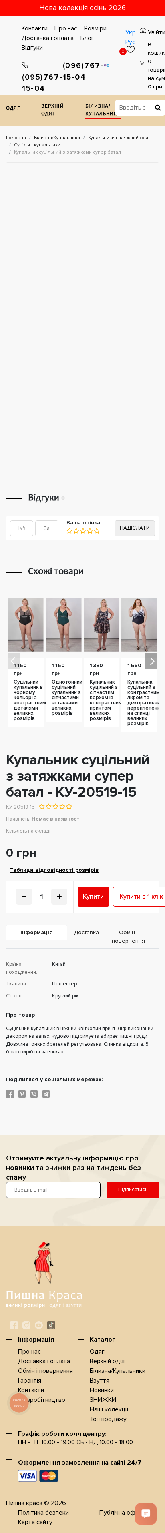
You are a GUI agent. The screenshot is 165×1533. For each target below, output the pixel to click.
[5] (96, 530)
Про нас (65, 28)
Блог (87, 38)
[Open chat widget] (146, 1514)
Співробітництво (41, 1400)
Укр (130, 32)
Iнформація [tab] (36, 932)
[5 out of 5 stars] (68, 806)
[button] (151, 661)
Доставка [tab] (86, 932)
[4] (89, 530)
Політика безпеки (43, 1513)
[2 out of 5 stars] (48, 806)
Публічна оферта (124, 1513)
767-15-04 (42, 83)
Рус (130, 42)
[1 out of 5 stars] (42, 806)
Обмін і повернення (45, 1371)
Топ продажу (108, 1419)
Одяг (13, 108)
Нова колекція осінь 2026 (82, 7)
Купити (93, 897)
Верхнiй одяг (52, 110)
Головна (16, 138)
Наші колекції (109, 1409)
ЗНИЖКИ (103, 1400)
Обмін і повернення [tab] (128, 936)
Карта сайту (35, 1522)
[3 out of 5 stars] (55, 806)
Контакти (35, 28)
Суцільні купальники (37, 145)
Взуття (99, 1380)
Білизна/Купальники (103, 110)
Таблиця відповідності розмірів (54, 870)
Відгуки (32, 48)
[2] (75, 530)
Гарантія (29, 1380)
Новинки (102, 1390)
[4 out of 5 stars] (61, 806)
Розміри (95, 28)
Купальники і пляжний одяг (119, 138)
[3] (82, 530)
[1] (69, 530)
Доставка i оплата (48, 38)
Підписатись (132, 1189)
